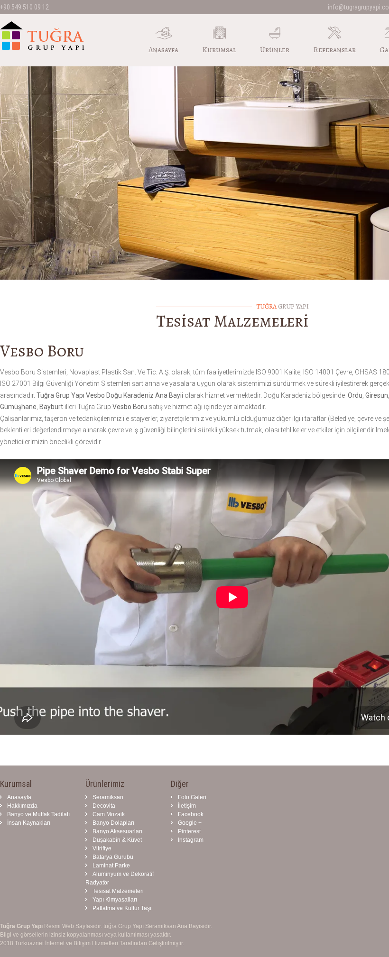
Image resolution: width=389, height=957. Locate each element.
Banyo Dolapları (113, 823)
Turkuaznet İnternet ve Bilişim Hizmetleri (66, 943)
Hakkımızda (22, 805)
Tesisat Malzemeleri (118, 891)
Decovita (104, 805)
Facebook (191, 814)
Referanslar (334, 50)
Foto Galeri (192, 797)
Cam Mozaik (109, 814)
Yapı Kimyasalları (115, 899)
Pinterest (189, 831)
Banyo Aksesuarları (117, 831)
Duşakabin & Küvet (117, 840)
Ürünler (274, 50)
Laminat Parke (111, 865)
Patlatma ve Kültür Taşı (122, 908)
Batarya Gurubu (113, 857)
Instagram (191, 840)
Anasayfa (163, 50)
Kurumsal (219, 50)
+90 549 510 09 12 (24, 7)
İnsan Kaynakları (28, 823)
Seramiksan (108, 797)
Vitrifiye (102, 848)
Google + (190, 823)
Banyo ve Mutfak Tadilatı (38, 814)
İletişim (187, 805)
